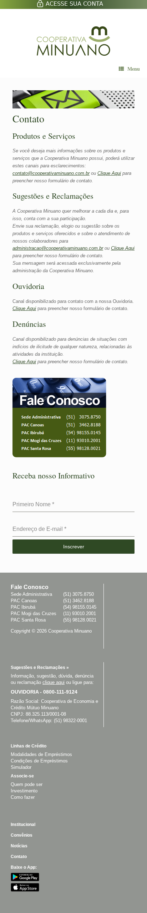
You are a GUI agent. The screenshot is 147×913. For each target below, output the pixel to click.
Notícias (19, 845)
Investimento (24, 790)
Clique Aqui (109, 173)
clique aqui (53, 682)
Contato (19, 856)
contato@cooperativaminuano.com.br (51, 173)
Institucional (23, 824)
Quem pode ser (26, 784)
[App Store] (25, 890)
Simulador (21, 767)
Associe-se (22, 775)
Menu (133, 68)
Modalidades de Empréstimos (41, 754)
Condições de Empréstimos (39, 761)
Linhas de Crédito (28, 746)
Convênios (21, 835)
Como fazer (23, 797)
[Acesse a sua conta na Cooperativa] (73, 5)
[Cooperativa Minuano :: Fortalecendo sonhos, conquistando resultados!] (74, 41)
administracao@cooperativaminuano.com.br (57, 248)
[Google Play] (25, 879)
